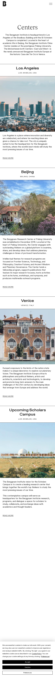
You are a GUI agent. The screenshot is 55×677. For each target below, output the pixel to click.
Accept (27, 662)
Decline (27, 667)
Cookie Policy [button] (37, 654)
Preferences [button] (45, 656)
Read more (8, 158)
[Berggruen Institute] (10, 3)
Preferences (27, 673)
